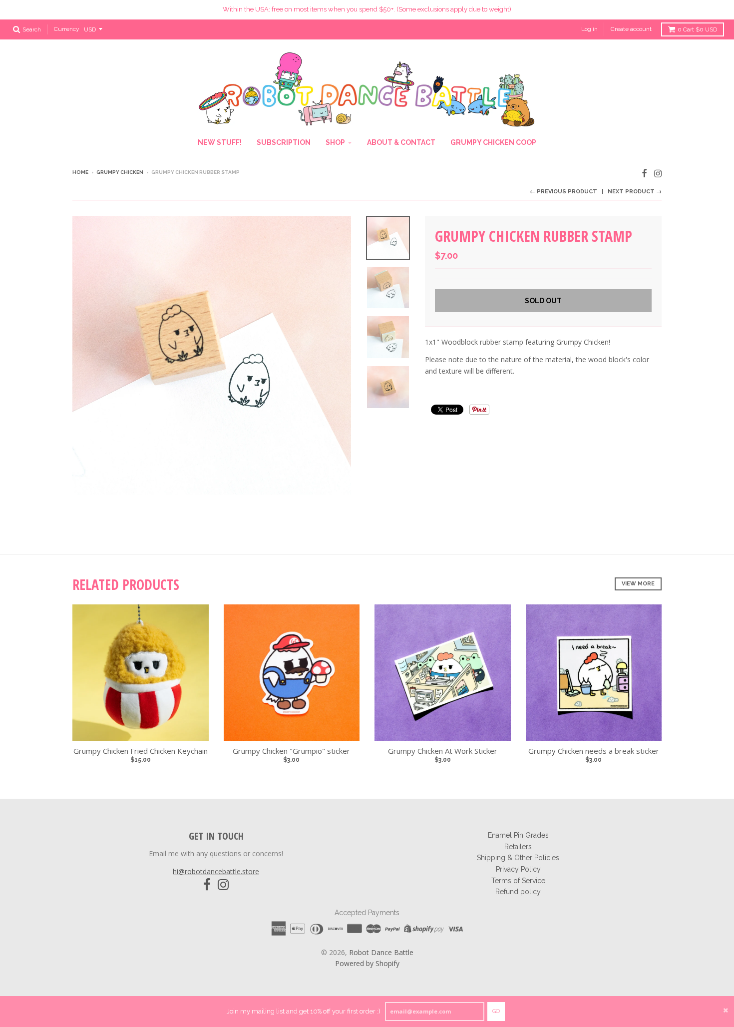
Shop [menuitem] (335, 142)
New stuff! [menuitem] (220, 142)
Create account (631, 28)
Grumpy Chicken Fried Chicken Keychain (140, 751)
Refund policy (518, 892)
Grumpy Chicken (119, 172)
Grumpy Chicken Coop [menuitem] (493, 142)
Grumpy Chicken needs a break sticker (593, 751)
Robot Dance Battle (381, 952)
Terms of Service (518, 881)
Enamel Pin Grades (518, 835)
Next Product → (635, 191)
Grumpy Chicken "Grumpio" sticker (291, 751)
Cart (697, 29)
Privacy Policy (518, 869)
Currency (66, 28)
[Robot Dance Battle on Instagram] (658, 173)
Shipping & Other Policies (518, 858)
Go (496, 1011)
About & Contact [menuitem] (401, 142)
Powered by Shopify (367, 963)
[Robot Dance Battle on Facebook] (644, 173)
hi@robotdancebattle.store (216, 871)
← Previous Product (563, 191)
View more (638, 583)
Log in (589, 28)
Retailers (518, 847)
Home (80, 172)
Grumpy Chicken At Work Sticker (442, 751)
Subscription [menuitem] (284, 142)
